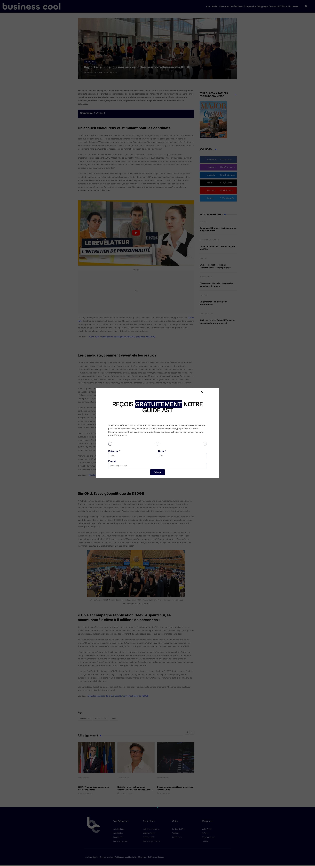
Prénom (113, 451)
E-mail (112, 461)
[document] (157, 433)
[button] (202, 391)
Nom (161, 451)
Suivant (157, 472)
